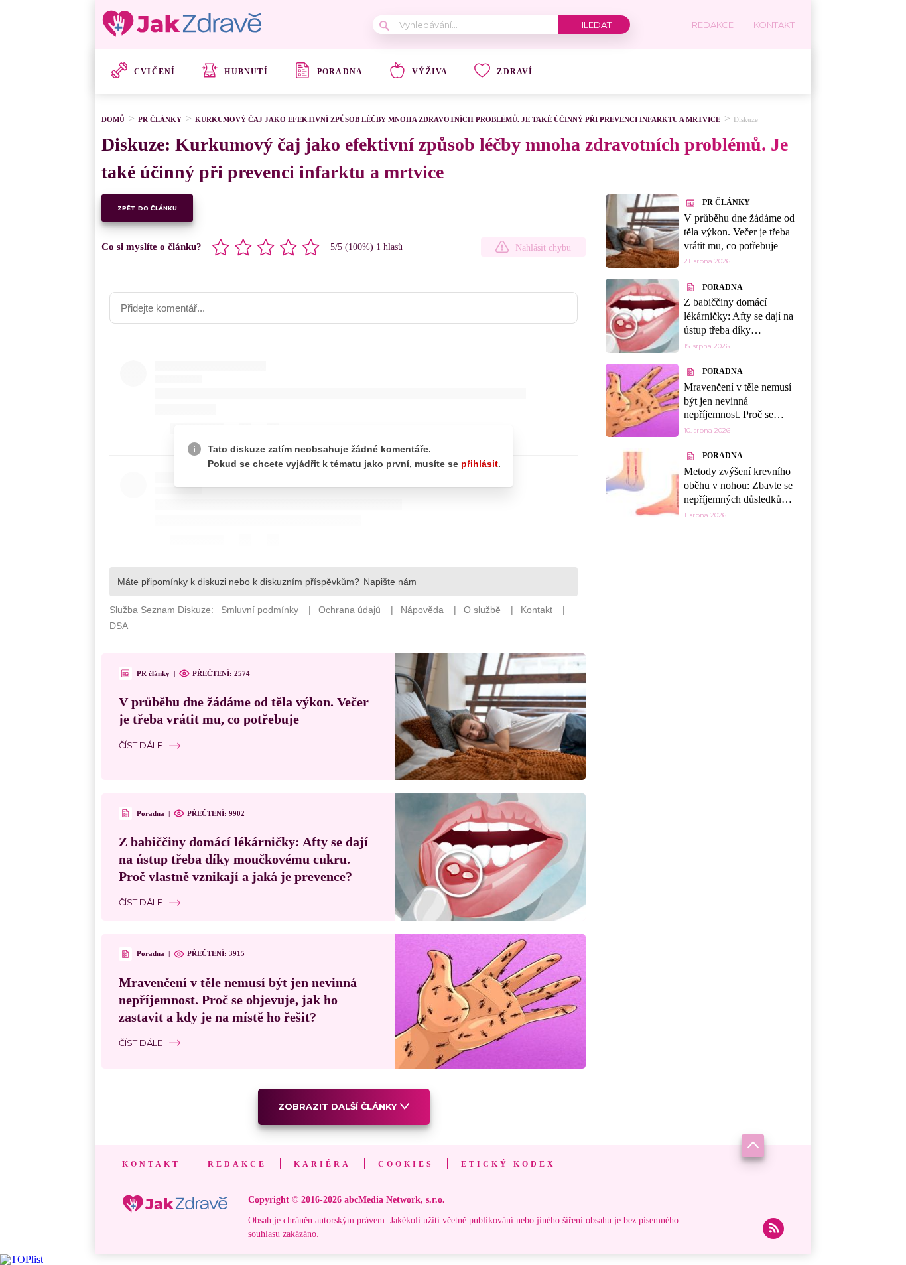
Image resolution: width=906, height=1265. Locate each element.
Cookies (406, 1164)
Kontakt (151, 1164)
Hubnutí (245, 72)
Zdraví (515, 72)
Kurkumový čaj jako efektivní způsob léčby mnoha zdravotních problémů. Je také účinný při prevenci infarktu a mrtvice (457, 119)
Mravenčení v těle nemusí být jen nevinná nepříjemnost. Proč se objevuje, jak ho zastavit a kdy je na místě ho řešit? (238, 999)
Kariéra (322, 1164)
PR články (160, 119)
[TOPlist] (21, 1259)
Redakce (237, 1164)
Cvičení (154, 72)
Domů (113, 119)
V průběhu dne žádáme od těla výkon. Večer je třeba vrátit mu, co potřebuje (739, 231)
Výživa (430, 72)
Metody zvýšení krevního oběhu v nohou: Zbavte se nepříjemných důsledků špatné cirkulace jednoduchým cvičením (738, 499)
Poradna (340, 72)
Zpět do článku (147, 208)
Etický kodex (508, 1164)
